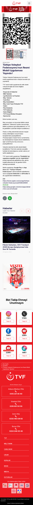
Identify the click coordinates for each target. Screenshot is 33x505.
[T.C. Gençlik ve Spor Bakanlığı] (13, 491)
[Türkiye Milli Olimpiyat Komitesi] (16, 485)
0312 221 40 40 (16, 394)
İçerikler (5, 365)
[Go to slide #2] (16, 54)
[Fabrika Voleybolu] (5, 485)
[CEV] (19, 491)
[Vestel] (16, 277)
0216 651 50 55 (16, 406)
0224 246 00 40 (16, 431)
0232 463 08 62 (16, 419)
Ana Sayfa (5, 364)
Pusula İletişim (20, 499)
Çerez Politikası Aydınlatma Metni (15, 503)
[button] (30, 9)
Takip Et (8, 321)
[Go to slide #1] (9, 54)
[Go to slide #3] (23, 54)
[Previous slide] (4, 31)
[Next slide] (29, 31)
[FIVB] (21, 485)
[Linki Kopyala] (5, 198)
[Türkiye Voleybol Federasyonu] (16, 3)
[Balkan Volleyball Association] (27, 485)
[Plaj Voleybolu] (10, 485)
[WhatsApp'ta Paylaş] (10, 198)
